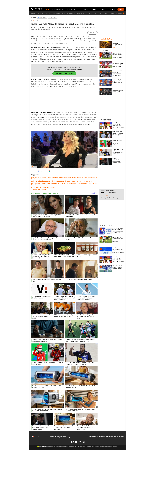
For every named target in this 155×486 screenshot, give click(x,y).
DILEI (93, 446)
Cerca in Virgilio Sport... (58, 437)
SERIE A (33, 13)
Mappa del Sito (109, 436)
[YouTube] (76, 443)
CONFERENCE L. (91, 13)
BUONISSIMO (109, 446)
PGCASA (75, 446)
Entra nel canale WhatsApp (65, 73)
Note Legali (47, 448)
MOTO (86, 9)
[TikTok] (79, 443)
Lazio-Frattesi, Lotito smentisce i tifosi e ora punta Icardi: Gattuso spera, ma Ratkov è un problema (61, 181)
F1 (79, 9)
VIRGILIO (53, 446)
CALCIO (46, 9)
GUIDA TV (103, 9)
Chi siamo (42, 448)
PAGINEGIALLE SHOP (68, 446)
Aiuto (72, 448)
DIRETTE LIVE (71, 9)
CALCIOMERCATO (57, 9)
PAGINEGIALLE (59, 446)
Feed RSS (116, 436)
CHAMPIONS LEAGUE (68, 13)
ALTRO (111, 9)
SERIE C (47, 13)
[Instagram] (83, 443)
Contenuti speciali (93, 436)
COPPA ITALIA (56, 13)
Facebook (34, 166)
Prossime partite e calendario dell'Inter (43, 187)
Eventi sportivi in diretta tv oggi (109, 198)
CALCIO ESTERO (103, 13)
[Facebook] (72, 443)
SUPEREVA (115, 446)
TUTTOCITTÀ (88, 446)
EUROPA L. (80, 13)
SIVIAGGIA (97, 446)
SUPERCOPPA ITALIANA (117, 13)
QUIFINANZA (103, 446)
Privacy (51, 448)
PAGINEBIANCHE (81, 446)
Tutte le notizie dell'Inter (38, 189)
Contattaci (102, 436)
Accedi (121, 9)
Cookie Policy (57, 448)
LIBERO (49, 446)
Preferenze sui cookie (65, 448)
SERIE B (40, 13)
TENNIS (93, 9)
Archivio (121, 436)
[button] (124, 13)
